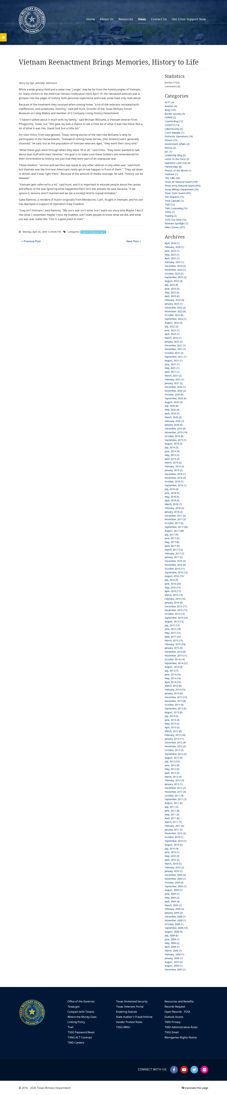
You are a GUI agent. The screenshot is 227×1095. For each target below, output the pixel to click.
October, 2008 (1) (174, 924)
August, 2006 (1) (173, 965)
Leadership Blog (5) (175, 155)
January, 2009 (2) (174, 912)
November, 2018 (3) (175, 477)
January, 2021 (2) (174, 383)
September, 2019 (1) (175, 440)
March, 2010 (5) (173, 863)
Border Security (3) (175, 113)
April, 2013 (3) (172, 727)
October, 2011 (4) (174, 795)
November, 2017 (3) (175, 519)
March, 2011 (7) (173, 822)
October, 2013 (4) (174, 704)
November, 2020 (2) (175, 390)
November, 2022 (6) (175, 311)
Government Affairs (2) (177, 144)
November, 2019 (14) (176, 432)
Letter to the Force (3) (177, 159)
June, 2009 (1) (172, 893)
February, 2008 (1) (174, 954)
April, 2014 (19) (173, 682)
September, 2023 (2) (175, 277)
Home (90, 19)
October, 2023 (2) (174, 273)
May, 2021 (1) (172, 368)
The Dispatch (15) (174, 196)
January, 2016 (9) (174, 602)
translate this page (196, 1088)
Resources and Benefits (179, 1001)
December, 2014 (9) (175, 651)
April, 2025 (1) (172, 258)
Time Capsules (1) (174, 200)
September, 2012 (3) (175, 753)
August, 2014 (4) (173, 666)
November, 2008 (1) (175, 920)
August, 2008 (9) (173, 931)
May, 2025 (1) (172, 254)
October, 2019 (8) (174, 436)
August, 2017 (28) (174, 530)
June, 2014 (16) (173, 674)
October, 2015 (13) (175, 613)
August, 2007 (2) (173, 962)
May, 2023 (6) (172, 292)
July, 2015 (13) (172, 625)
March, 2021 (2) (173, 375)
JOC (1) (168, 151)
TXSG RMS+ (123, 1027)
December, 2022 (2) (175, 307)
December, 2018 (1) (175, 474)
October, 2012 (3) (174, 750)
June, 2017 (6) (172, 538)
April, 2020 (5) (172, 413)
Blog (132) (170, 110)
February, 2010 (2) (174, 867)
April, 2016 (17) (173, 591)
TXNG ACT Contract (79, 1037)
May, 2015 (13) (173, 632)
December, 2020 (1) (175, 386)
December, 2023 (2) (175, 265)
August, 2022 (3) (173, 322)
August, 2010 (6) (173, 844)
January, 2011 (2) (174, 829)
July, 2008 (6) (171, 935)
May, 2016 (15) (173, 587)
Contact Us (159, 19)
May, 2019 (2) (172, 455)
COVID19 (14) (172, 125)
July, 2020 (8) (171, 405)
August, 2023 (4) (173, 281)
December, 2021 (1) (175, 345)
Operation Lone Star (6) (177, 162)
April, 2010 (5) (172, 859)
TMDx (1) (170, 212)
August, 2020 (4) (173, 402)
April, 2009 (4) (172, 901)
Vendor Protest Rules (129, 1022)
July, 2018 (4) (171, 489)
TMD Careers (75, 1042)
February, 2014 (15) (175, 689)
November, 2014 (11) (176, 655)
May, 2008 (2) (172, 943)
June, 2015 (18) (173, 629)
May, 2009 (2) (172, 897)
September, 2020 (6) (175, 398)
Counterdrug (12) (174, 121)
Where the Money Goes (82, 1017)
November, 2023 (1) (175, 269)
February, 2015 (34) (175, 644)
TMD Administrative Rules (181, 1027)
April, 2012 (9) (172, 772)
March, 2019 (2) (173, 462)
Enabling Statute (126, 1012)
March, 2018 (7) (173, 504)
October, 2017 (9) (174, 523)
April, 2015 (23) (173, 636)
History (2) (170, 147)
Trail (70, 1027)
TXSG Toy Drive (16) (175, 219)
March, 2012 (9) (173, 776)
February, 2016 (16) (175, 598)
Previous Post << (31, 241)
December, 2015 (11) (176, 606)
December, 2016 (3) (175, 561)
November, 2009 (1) (175, 878)
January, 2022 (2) (174, 341)
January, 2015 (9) (174, 647)
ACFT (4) (169, 102)
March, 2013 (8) (173, 731)
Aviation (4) (171, 106)
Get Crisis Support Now (189, 19)
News (142, 19)
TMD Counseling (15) (176, 208)
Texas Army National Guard (93, 232)
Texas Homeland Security (132, 1001)
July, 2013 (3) (171, 716)
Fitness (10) (171, 140)
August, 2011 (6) (173, 803)
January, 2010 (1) (174, 871)
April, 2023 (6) (172, 296)
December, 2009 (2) (175, 874)
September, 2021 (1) (175, 356)
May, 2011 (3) (172, 814)
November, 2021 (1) (175, 349)
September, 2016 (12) (176, 572)
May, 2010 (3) (172, 856)
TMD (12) (170, 204)
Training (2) (171, 215)
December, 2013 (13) (176, 697)
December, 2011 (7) (175, 788)
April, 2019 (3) (172, 458)
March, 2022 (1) (173, 337)
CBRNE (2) (170, 117)
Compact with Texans (80, 1012)
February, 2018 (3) (174, 508)
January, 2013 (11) (174, 738)
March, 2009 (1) (173, 905)
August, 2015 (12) (174, 621)
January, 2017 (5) (174, 557)
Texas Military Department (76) (182, 189)
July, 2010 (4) (171, 848)
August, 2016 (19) (174, 576)
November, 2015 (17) (176, 610)
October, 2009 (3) (174, 882)
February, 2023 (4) (174, 300)
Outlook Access (174, 1017)
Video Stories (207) (175, 227)
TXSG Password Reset (81, 1032)
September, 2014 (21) (176, 663)
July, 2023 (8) (171, 284)
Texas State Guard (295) (178, 193)
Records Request (175, 1006)
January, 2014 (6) (174, 693)
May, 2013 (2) (172, 723)
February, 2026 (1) (174, 247)
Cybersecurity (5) (174, 128)
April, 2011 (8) (172, 818)
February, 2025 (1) (174, 262)
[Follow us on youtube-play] (184, 1069)
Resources (125, 19)
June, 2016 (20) (173, 583)
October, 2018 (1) (174, 481)
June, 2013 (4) (172, 719)
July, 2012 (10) (172, 761)
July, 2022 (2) (171, 326)
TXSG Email (172, 1032)
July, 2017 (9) (171, 534)
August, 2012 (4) (173, 757)
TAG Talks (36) (172, 178)
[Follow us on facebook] (174, 1069)
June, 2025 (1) (172, 250)
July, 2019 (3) (171, 447)
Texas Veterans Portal (130, 1006)
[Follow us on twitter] (194, 1069)
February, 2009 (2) (174, 908)
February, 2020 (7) (174, 421)
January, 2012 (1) (174, 784)
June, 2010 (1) (172, 852)
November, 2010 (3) (175, 833)
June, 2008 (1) (172, 939)
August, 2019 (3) (173, 443)
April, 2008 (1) (172, 946)
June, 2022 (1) (172, 330)
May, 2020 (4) (172, 409)
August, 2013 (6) (173, 712)
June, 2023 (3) (172, 288)
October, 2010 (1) (174, 837)
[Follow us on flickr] (204, 1069)
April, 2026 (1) (172, 243)
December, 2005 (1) (175, 969)
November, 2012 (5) (175, 746)
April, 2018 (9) (172, 500)
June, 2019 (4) (172, 451)
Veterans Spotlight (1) (176, 223)
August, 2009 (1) (173, 890)
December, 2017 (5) (175, 515)
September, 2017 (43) (176, 527)
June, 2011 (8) (172, 810)
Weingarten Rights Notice (181, 1037)
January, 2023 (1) (174, 303)
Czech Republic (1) (174, 132)
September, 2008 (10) (176, 927)
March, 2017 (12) (174, 549)
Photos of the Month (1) (178, 170)
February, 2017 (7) (174, 553)
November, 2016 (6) (175, 564)
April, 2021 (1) (172, 371)
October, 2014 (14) (175, 659)
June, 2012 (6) (172, 765)
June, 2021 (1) (172, 364)
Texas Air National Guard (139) (181, 181)
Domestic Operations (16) (179, 136)
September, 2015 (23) (176, 617)
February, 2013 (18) (175, 735)
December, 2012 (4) (175, 742)
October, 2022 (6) (174, 315)
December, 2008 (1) (175, 916)
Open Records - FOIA (177, 1012)
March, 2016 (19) (174, 595)
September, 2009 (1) (175, 886)
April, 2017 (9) (172, 545)
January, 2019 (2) (174, 470)
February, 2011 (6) (174, 825)
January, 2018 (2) (174, 511)
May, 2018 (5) (172, 496)
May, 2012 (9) (172, 769)
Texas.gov (73, 1006)
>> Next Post (133, 241)
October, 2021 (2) (174, 352)
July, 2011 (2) (171, 806)
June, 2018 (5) (172, 492)
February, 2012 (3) (174, 780)
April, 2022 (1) (172, 334)
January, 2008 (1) (174, 958)
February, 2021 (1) (174, 379)
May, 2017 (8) (172, 542)
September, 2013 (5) (175, 708)
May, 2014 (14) (173, 678)
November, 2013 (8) (175, 701)
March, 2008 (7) (173, 950)
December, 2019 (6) (175, 428)
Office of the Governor (81, 1001)
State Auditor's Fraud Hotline (134, 1017)
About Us (107, 19)
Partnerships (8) (173, 166)
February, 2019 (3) (174, 466)
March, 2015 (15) (174, 640)
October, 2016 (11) (175, 568)
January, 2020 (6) (174, 424)
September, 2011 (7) (175, 799)
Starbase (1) (171, 174)
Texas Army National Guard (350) (183, 185)
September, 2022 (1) (175, 318)
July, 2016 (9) (171, 579)
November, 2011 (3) (175, 791)
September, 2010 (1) (175, 840)
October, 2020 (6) (174, 394)
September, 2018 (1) (175, 485)
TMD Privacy (172, 1022)
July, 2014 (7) (171, 670)
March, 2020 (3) (173, 417)
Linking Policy (76, 1022)
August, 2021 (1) (173, 360)
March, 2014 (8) (173, 685)
